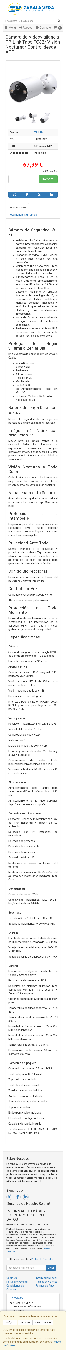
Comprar (48, 179)
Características (17, 207)
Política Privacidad (16, 1281)
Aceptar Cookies (42, 1322)
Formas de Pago (45, 1285)
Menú (12, 27)
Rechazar (25, 1322)
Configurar (10, 1322)
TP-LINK (38, 132)
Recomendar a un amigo (23, 214)
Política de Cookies (46, 1281)
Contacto (45, 27)
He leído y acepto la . (32, 1259)
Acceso (27, 27)
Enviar (51, 1268)
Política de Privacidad (42, 1259)
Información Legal (46, 1277)
